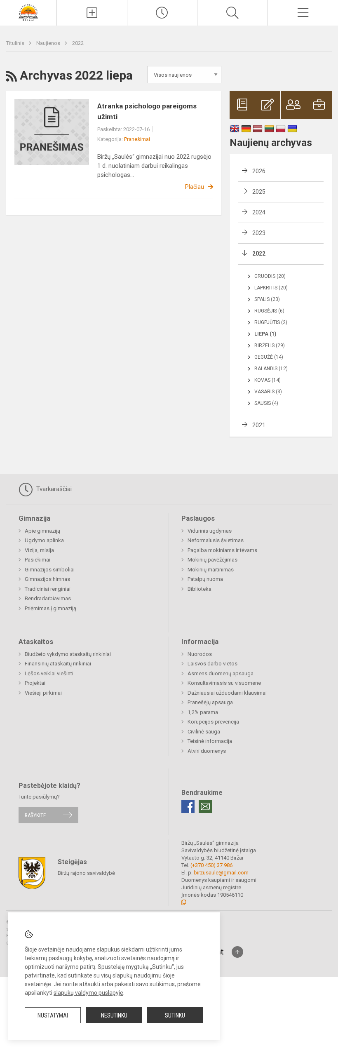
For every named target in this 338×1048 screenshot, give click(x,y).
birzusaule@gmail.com (221, 872)
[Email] (205, 806)
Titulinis (16, 43)
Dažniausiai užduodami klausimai (227, 693)
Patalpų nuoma (205, 579)
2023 (258, 233)
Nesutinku (114, 1015)
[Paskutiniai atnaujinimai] (162, 13)
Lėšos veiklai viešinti (49, 673)
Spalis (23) (267, 299)
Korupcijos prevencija (213, 722)
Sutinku (175, 1015)
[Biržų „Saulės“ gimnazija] (28, 12)
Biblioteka (199, 589)
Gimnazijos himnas (47, 579)
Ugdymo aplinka (44, 540)
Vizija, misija (39, 550)
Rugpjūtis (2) (270, 322)
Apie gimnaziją (42, 531)
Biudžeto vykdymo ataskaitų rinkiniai (68, 654)
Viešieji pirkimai (43, 693)
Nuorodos (200, 654)
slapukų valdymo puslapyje (88, 992)
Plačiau (194, 186)
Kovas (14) (267, 380)
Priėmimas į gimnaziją (50, 608)
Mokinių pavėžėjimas (212, 560)
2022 (78, 43)
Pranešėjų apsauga (210, 702)
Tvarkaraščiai (53, 489)
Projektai (35, 683)
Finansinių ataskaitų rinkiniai (58, 663)
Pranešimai (137, 139)
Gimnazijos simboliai (50, 569)
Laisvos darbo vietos (212, 663)
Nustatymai (53, 1015)
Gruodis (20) (270, 276)
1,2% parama (203, 712)
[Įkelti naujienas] (92, 13)
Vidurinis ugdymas (210, 531)
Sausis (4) (266, 403)
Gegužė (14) (268, 357)
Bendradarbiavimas (48, 598)
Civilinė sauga (204, 731)
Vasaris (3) (268, 392)
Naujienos (48, 43)
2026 (258, 171)
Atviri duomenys (207, 751)
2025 (258, 191)
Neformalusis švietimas (216, 540)
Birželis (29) (269, 345)
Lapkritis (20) (271, 288)
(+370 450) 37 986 (211, 865)
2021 (258, 425)
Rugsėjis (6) (269, 311)
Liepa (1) (265, 334)
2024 (258, 212)
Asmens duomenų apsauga (221, 673)
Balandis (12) (271, 368)
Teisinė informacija (210, 741)
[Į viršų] (237, 952)
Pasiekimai (37, 560)
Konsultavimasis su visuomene (224, 683)
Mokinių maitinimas (211, 569)
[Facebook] (188, 806)
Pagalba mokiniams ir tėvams (222, 550)
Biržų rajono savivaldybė (86, 873)
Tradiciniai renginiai (47, 589)
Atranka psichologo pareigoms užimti (147, 111)
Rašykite (35, 815)
